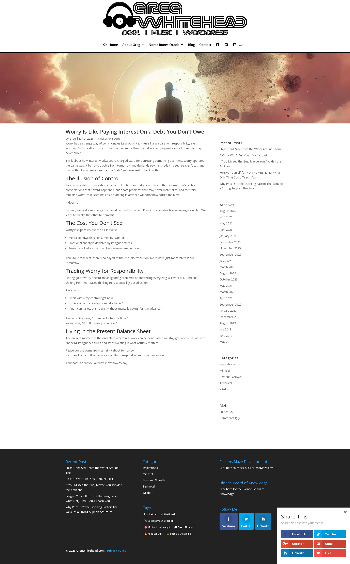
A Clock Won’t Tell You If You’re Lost (243, 155)
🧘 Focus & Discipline (178, 533)
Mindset (102, 138)
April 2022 (226, 298)
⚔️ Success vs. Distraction (159, 521)
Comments (230, 418)
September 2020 (230, 304)
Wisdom (114, 138)
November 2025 (230, 248)
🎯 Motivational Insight (157, 527)
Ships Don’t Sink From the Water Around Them (250, 149)
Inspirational (228, 364)
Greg (72, 138)
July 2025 (225, 261)
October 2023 (229, 279)
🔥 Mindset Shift (153, 533)
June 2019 (226, 336)
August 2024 (228, 273)
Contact (205, 45)
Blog (191, 45)
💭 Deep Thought (184, 527)
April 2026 (226, 230)
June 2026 (226, 217)
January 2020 (228, 310)
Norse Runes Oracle (164, 45)
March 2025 (227, 267)
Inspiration (150, 514)
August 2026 (228, 211)
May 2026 (226, 223)
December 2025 (230, 242)
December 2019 (230, 317)
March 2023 (227, 292)
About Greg (131, 45)
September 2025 (230, 254)
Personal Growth (231, 377)
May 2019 (226, 342)
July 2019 (225, 329)
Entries (227, 412)
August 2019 (228, 323)
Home (113, 45)
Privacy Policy (116, 550)
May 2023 (226, 286)
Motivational (168, 514)
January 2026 (228, 236)
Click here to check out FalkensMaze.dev (246, 468)
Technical (226, 383)
